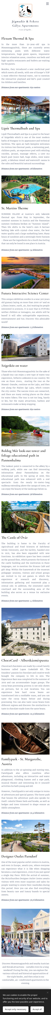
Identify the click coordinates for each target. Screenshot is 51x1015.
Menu (47, 3)
